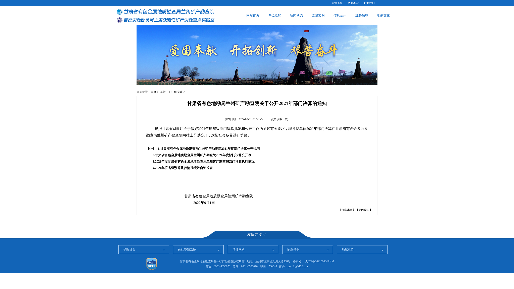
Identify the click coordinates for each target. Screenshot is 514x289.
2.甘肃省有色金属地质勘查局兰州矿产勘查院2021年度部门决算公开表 (202, 155)
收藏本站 (353, 2)
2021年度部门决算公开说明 (240, 148)
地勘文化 (383, 15)
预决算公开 (181, 92)
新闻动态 (296, 15)
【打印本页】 (347, 210)
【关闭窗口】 (364, 210)
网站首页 (252, 15)
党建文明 (318, 15)
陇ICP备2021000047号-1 (319, 261)
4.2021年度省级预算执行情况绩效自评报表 (183, 168)
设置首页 (337, 2)
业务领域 (361, 15)
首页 (153, 92)
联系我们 (369, 2)
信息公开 (339, 15)
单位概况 (274, 15)
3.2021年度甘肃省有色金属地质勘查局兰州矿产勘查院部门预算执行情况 (204, 161)
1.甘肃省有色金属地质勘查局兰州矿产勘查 (188, 148)
